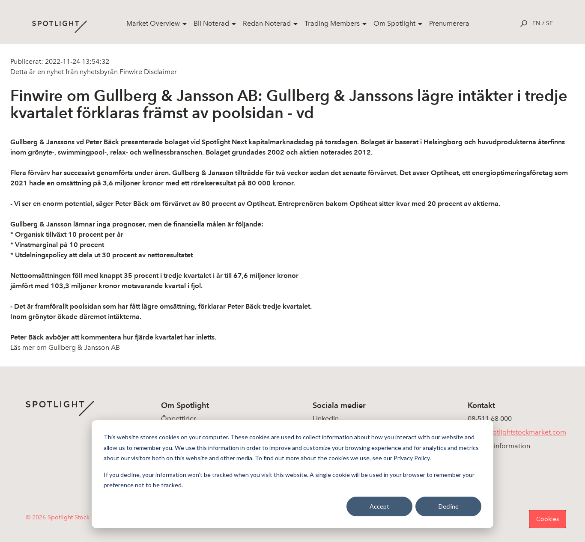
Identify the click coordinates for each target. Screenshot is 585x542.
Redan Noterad (267, 23)
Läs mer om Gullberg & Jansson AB (65, 347)
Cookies (547, 519)
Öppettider (178, 418)
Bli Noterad (211, 23)
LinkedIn (326, 418)
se (549, 23)
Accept (379, 506)
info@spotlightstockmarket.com (517, 432)
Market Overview (153, 23)
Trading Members (332, 23)
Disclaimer (159, 72)
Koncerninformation (499, 446)
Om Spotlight (394, 23)
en (536, 23)
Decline (449, 506)
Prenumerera (449, 23)
